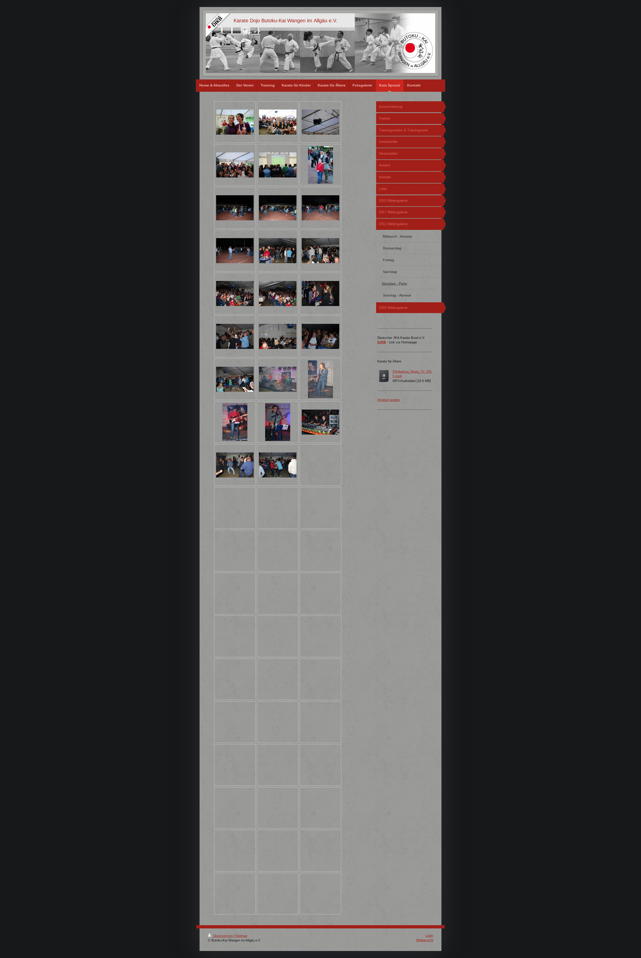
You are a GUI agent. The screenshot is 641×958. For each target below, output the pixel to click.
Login (429, 935)
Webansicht (424, 940)
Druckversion (222, 936)
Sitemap (241, 936)
